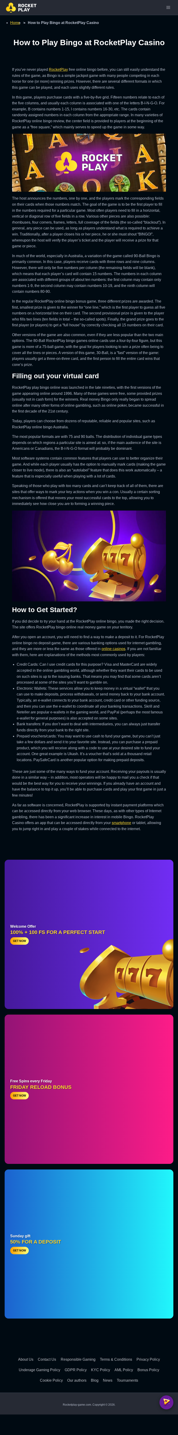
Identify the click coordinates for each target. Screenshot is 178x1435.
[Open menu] (168, 7)
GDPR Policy (76, 1370)
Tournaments (127, 1380)
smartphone (121, 823)
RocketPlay (58, 70)
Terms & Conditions (116, 1359)
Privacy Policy (148, 1359)
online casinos (113, 649)
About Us (25, 1359)
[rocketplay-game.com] (21, 7)
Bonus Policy (148, 1370)
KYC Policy (100, 1370)
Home (15, 23)
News (107, 1380)
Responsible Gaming (78, 1359)
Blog (95, 1380)
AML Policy (123, 1370)
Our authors (76, 1380)
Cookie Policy (51, 1380)
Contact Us (47, 1359)
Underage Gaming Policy (39, 1370)
